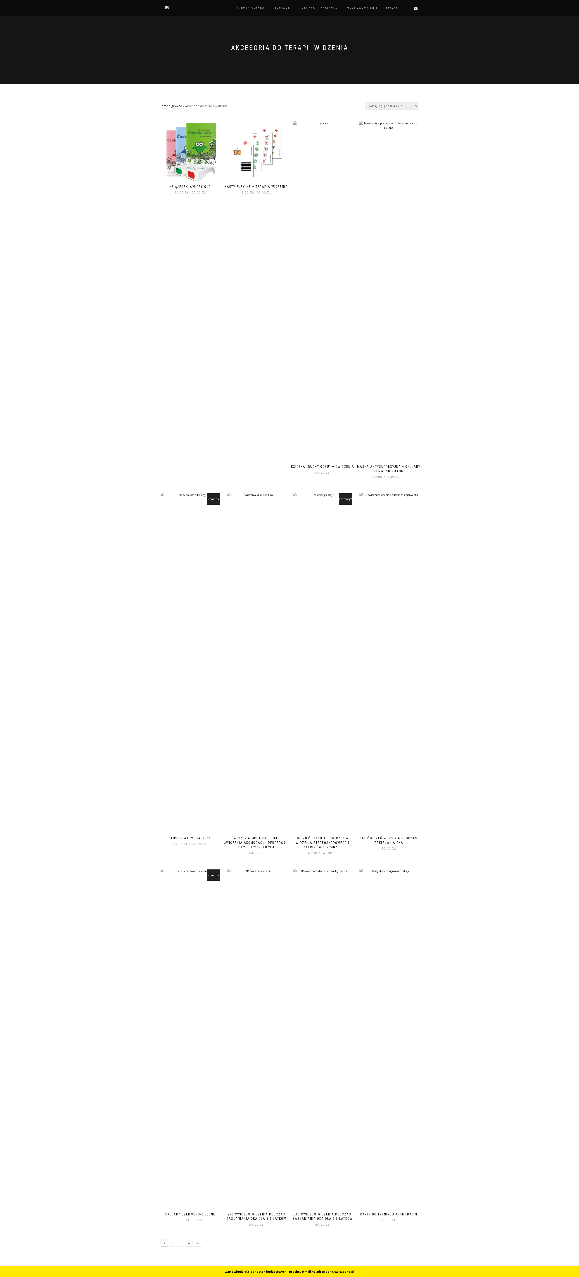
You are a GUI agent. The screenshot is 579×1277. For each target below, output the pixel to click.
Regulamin (282, 7)
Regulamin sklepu (176, 1272)
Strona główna (251, 7)
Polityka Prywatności (319, 7)
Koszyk (392, 7)
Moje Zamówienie (362, 7)
